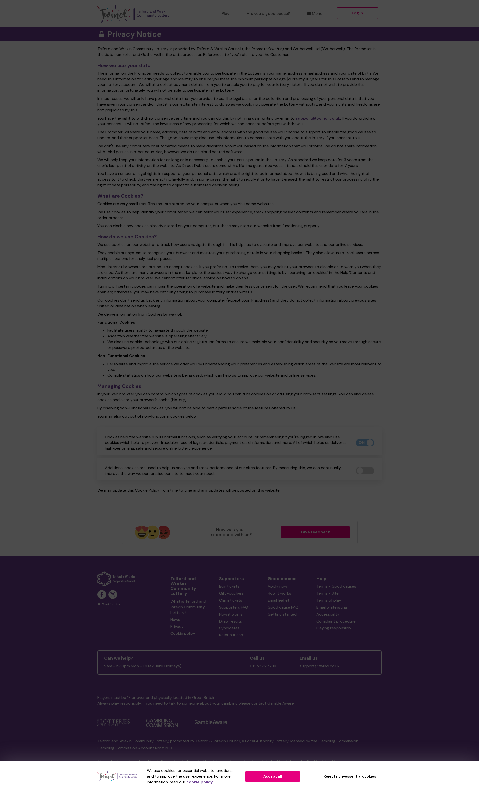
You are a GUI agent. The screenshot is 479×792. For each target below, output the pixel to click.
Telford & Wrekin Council (217, 741)
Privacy (177, 626)
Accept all (272, 776)
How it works (230, 614)
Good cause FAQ (283, 607)
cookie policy (199, 782)
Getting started (282, 614)
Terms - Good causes (336, 586)
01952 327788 (263, 666)
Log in (357, 13)
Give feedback (315, 532)
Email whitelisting (331, 607)
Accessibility (327, 614)
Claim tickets (230, 600)
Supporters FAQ (233, 607)
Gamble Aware (280, 703)
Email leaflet (278, 600)
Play (225, 13)
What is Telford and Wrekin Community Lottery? (188, 607)
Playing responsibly (333, 628)
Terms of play (328, 600)
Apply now (277, 586)
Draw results (230, 621)
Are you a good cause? (268, 13)
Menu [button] (317, 13)
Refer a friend (231, 634)
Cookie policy (182, 633)
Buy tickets (229, 586)
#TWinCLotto (108, 604)
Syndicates (229, 628)
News (175, 619)
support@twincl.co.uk (318, 118)
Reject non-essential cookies (350, 776)
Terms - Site (327, 593)
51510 (167, 748)
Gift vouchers (231, 593)
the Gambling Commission (334, 741)
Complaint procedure (336, 621)
